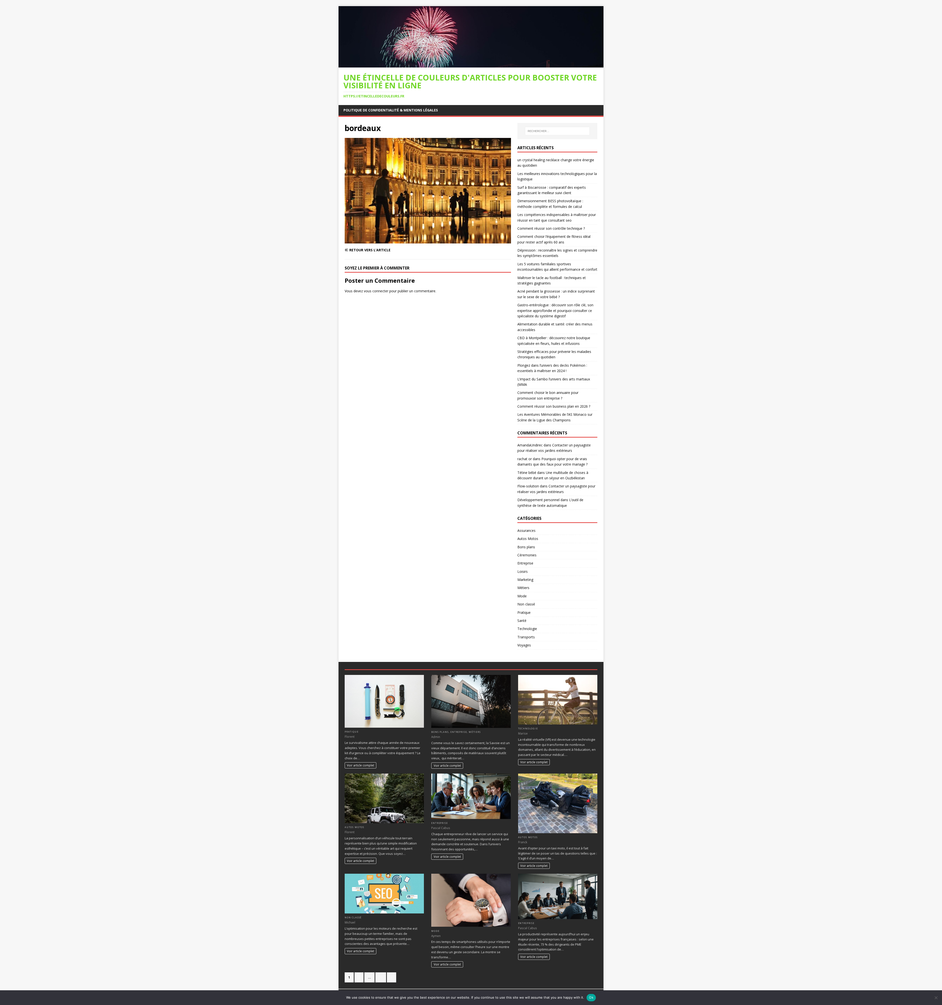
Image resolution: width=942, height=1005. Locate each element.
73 (380, 977)
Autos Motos (527, 538)
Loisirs (522, 571)
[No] (935, 997)
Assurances (526, 530)
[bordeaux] (428, 240)
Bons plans (526, 547)
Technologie (527, 628)
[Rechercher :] (557, 131)
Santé (521, 620)
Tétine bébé (526, 472)
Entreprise (525, 563)
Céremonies (526, 555)
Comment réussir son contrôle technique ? (551, 228)
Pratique (524, 612)
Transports (526, 637)
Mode (522, 596)
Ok (591, 997)
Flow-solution (528, 486)
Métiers (523, 587)
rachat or (524, 458)
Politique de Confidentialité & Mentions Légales (390, 110)
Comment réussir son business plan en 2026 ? (553, 406)
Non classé (526, 604)
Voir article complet (360, 765)
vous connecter (376, 291)
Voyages (524, 645)
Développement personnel (538, 499)
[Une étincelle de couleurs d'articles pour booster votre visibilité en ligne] (471, 64)
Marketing (525, 579)
